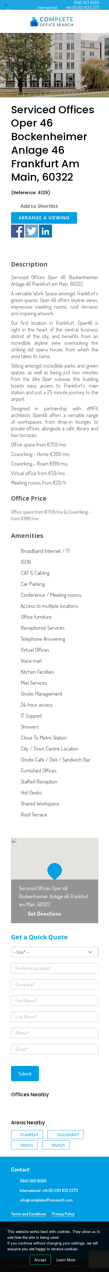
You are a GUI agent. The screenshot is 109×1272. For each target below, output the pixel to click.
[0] (11, 7)
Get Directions (44, 913)
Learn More (65, 1259)
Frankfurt (29, 1134)
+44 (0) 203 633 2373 (82, 7)
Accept (40, 1259)
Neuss (26, 1145)
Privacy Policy (63, 1213)
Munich (58, 1145)
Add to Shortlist (39, 206)
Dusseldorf (68, 1134)
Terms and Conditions (28, 1213)
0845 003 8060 (86, 2)
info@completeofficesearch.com (46, 1199)
